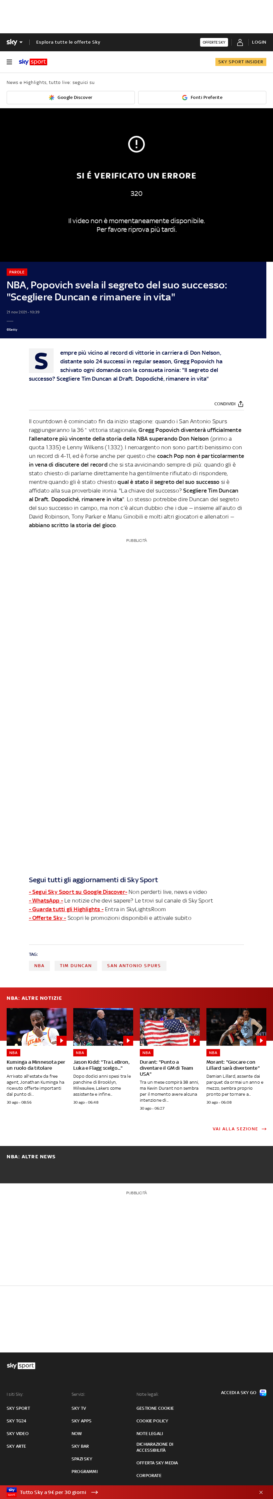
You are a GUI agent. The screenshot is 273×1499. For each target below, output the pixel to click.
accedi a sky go (238, 1392)
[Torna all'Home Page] (33, 62)
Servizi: (79, 1394)
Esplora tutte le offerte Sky (68, 42)
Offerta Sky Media (157, 1462)
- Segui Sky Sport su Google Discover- (78, 892)
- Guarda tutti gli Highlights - (66, 909)
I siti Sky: (15, 1394)
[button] (126, 1492)
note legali (149, 1433)
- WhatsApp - (46, 900)
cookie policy (152, 1420)
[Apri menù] (9, 62)
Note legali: (147, 1394)
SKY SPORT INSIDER (240, 61)
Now (77, 1433)
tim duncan (76, 965)
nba (39, 965)
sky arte (16, 1446)
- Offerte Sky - (47, 918)
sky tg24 (17, 1420)
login (259, 42)
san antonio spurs (134, 965)
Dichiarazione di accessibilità (154, 1447)
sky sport (18, 1408)
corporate (148, 1475)
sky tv (79, 1408)
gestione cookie (155, 1408)
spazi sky (82, 1458)
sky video (18, 1433)
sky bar (80, 1446)
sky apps (82, 1420)
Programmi (85, 1471)
